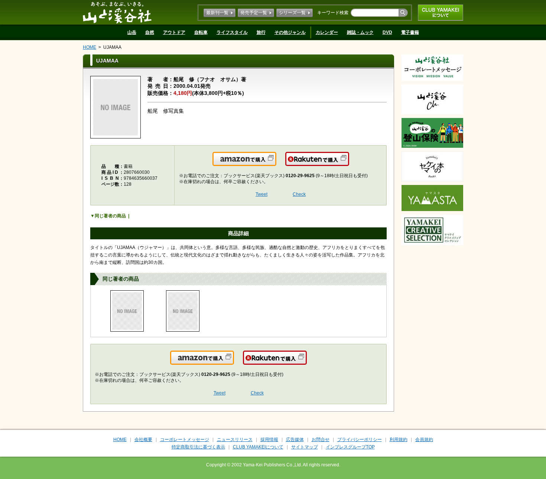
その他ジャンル (290, 32)
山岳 (131, 32)
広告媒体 (295, 439)
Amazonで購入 (275, 163)
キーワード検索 (332, 12)
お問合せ (320, 439)
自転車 (201, 32)
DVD (387, 32)
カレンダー (327, 32)
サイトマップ (304, 447)
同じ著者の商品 (110, 215)
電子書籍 (410, 32)
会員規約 (424, 439)
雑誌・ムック (360, 32)
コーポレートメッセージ (184, 439)
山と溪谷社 (117, 12)
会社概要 (143, 439)
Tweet (261, 194)
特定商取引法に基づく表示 (198, 447)
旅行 (261, 32)
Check (299, 194)
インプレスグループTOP (350, 447)
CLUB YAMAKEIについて (440, 12)
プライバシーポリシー (359, 439)
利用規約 (398, 439)
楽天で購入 (348, 163)
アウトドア (174, 32)
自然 (149, 32)
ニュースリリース (235, 439)
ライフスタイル (232, 32)
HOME (89, 47)
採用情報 (269, 439)
